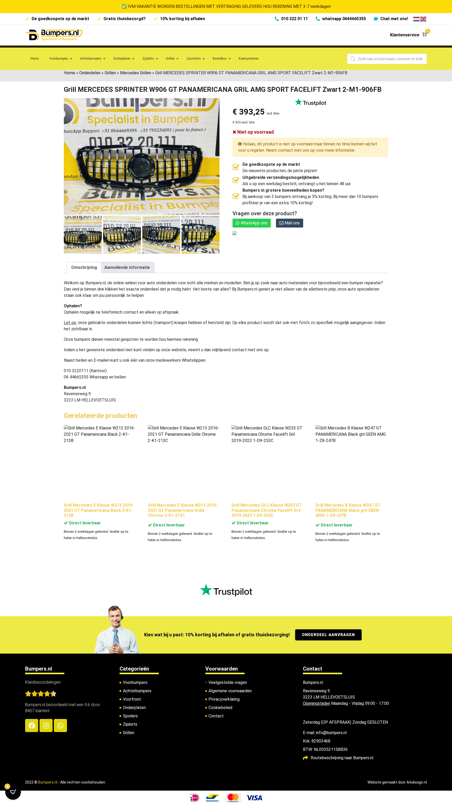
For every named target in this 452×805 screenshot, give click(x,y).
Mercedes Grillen (135, 72)
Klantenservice (404, 34)
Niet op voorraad (255, 132)
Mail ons (292, 222)
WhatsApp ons (253, 222)
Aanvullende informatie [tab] (127, 267)
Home (69, 72)
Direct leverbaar (84, 522)
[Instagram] (46, 725)
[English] (423, 18)
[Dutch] (416, 18)
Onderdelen (89, 72)
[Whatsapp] (60, 725)
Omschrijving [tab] (84, 267)
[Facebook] (31, 725)
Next (213, 234)
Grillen (110, 72)
